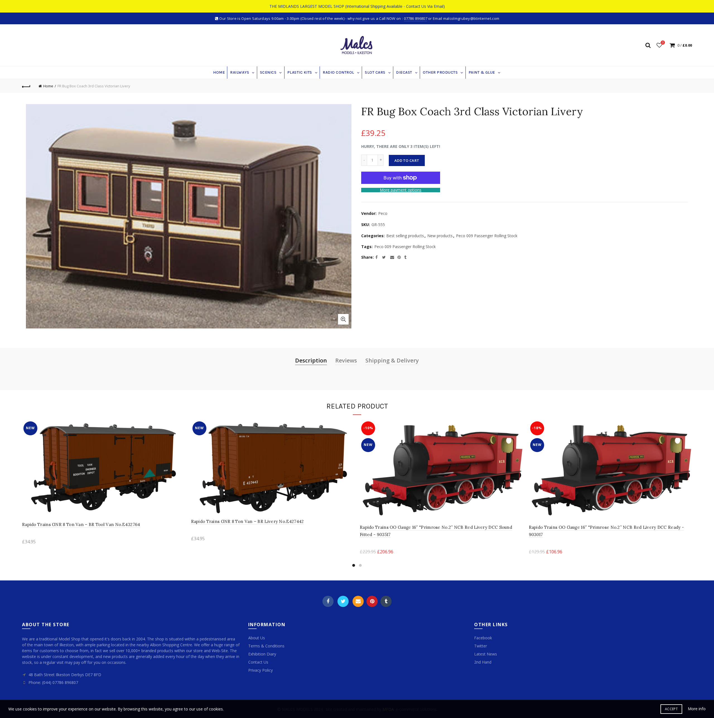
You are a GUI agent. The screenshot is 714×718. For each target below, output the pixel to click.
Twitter (343, 601)
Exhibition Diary (262, 654)
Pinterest (372, 601)
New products (440, 235)
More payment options (400, 190)
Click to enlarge (343, 319)
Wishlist (663, 42)
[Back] (26, 86)
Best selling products (405, 235)
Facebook (328, 601)
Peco (382, 213)
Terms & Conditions (266, 646)
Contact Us (258, 662)
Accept (671, 709)
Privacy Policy (260, 670)
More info (697, 708)
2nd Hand (482, 662)
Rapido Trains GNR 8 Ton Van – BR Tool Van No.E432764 (81, 524)
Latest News (485, 654)
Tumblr (386, 601)
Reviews (346, 360)
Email (358, 601)
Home (48, 85)
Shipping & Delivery (392, 360)
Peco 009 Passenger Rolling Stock (486, 235)
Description (311, 360)
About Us (256, 637)
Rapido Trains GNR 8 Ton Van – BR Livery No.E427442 (247, 521)
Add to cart (406, 160)
